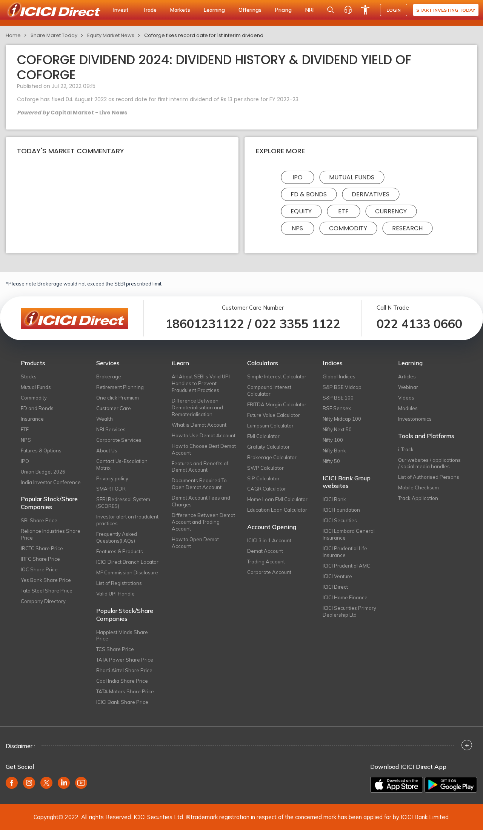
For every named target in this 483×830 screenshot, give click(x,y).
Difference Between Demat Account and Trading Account (203, 522)
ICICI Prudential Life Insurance (345, 551)
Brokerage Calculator (272, 457)
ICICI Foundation (341, 510)
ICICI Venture (337, 576)
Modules (408, 408)
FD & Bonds (309, 194)
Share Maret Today (54, 35)
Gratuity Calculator (268, 447)
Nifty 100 (333, 440)
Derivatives (370, 194)
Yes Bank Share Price (46, 580)
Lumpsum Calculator (270, 426)
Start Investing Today (445, 10)
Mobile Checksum (418, 487)
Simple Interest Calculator (276, 376)
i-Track (406, 449)
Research (407, 228)
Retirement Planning (120, 387)
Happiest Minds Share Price (122, 635)
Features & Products (119, 551)
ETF (343, 211)
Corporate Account (269, 572)
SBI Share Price (39, 520)
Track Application (418, 498)
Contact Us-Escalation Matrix (122, 464)
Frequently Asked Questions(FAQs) (116, 537)
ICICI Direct (335, 587)
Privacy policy (112, 478)
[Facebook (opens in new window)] (12, 783)
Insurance (32, 419)
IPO (297, 177)
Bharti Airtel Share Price (124, 670)
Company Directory (43, 601)
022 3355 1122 (297, 323)
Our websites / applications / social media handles (429, 463)
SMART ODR (111, 489)
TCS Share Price (115, 649)
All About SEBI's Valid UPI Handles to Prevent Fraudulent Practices (201, 383)
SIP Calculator (263, 478)
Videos (406, 398)
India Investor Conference (51, 482)
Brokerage (108, 376)
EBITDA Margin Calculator (276, 404)
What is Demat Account (199, 425)
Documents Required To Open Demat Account (199, 483)
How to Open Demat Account (195, 542)
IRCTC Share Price (42, 548)
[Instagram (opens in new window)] (29, 783)
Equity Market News (110, 35)
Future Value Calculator (273, 415)
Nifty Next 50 (337, 429)
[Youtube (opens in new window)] (81, 783)
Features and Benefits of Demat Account (200, 466)
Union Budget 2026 (43, 472)
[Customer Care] (348, 9)
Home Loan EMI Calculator (277, 499)
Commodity (348, 228)
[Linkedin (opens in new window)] (64, 783)
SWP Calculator (265, 468)
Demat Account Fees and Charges (201, 501)
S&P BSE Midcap (342, 387)
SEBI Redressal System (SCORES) (123, 502)
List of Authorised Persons (428, 477)
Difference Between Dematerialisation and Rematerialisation (197, 407)
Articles (407, 376)
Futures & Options (41, 450)
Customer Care (113, 408)
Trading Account (266, 561)
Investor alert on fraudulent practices (127, 520)
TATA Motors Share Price (125, 691)
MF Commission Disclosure (127, 572)
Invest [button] (121, 9)
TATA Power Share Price (124, 660)
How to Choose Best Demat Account (204, 449)
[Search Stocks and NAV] (330, 9)
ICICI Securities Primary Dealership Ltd (349, 611)
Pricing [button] (283, 9)
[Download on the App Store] (396, 785)
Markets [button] (180, 9)
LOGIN (393, 10)
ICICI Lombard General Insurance (349, 534)
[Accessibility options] (365, 9)
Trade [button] (149, 9)
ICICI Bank (334, 499)
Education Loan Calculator (277, 510)
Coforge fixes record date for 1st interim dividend (203, 35)
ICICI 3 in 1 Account (269, 540)
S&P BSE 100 (338, 398)
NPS (297, 228)
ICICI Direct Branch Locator (127, 562)
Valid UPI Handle (115, 594)
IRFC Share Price (40, 559)
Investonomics (415, 419)
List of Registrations (119, 583)
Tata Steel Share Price (46, 591)
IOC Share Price (39, 569)
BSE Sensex (337, 408)
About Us (106, 450)
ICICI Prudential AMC (346, 566)
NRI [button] (309, 9)
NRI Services (111, 429)
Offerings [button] (249, 9)
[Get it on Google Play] (451, 785)
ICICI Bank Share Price (122, 702)
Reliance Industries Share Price (50, 534)
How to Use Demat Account (203, 435)
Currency (391, 211)
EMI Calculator (263, 436)
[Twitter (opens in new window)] (46, 783)
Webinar (408, 387)
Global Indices (339, 376)
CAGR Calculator (266, 489)
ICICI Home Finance (345, 597)
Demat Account (265, 551)
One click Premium (117, 398)
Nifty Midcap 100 (342, 419)
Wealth (104, 419)
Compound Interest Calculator (269, 390)
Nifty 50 (331, 461)
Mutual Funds (351, 177)
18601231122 (204, 323)
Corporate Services (119, 440)
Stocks (29, 376)
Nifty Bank (334, 450)
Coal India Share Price (122, 681)
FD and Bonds (37, 408)
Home (13, 35)
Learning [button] (214, 9)
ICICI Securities (340, 520)
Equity (301, 211)
